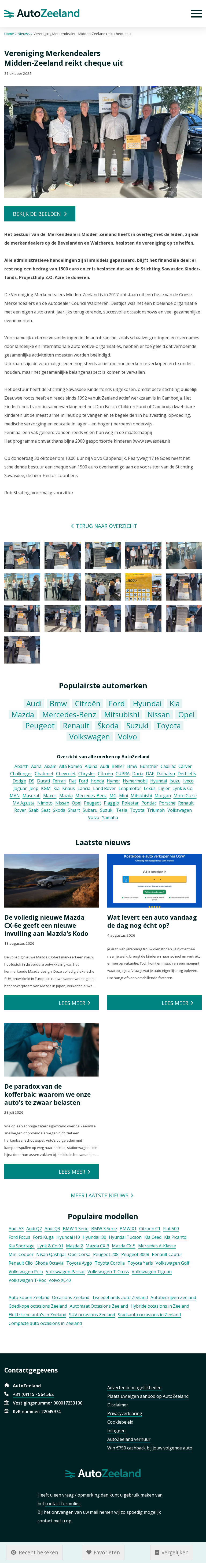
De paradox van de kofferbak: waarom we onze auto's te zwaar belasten (47, 1094)
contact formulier (62, 1503)
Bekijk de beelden (37, 213)
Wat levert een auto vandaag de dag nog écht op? (152, 921)
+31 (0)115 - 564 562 (33, 1394)
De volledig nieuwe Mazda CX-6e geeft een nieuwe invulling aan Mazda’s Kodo (46, 925)
